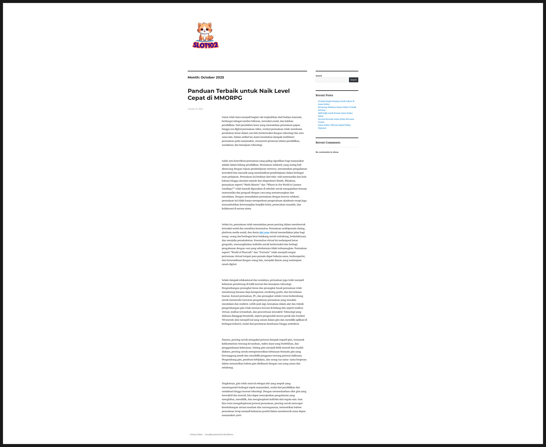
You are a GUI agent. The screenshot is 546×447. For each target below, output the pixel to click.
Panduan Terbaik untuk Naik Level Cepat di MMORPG (239, 94)
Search (319, 76)
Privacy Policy (196, 434)
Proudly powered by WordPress (219, 434)
